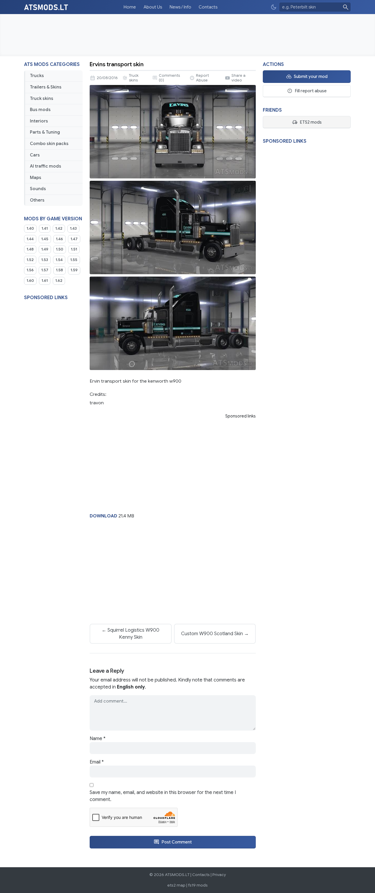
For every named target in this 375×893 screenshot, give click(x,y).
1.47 (74, 239)
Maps (35, 177)
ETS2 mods (311, 122)
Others (37, 200)
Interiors (39, 121)
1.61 (45, 280)
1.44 (30, 239)
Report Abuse (202, 78)
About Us (153, 7)
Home (130, 7)
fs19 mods (198, 885)
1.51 (74, 249)
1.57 (44, 270)
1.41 (45, 228)
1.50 (59, 249)
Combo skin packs (49, 143)
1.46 (59, 239)
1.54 (59, 260)
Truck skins (41, 98)
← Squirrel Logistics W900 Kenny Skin (130, 633)
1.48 (30, 249)
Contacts (208, 7)
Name (97, 739)
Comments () (169, 78)
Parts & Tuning (45, 132)
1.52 (30, 260)
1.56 (30, 270)
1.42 (58, 228)
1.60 (30, 280)
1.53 (44, 260)
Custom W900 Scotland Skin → (215, 634)
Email (97, 762)
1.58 (59, 270)
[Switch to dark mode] (273, 7)
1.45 (44, 239)
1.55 (73, 260)
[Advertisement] (187, 35)
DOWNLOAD (103, 516)
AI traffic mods (45, 166)
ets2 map (176, 885)
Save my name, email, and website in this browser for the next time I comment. (163, 796)
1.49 (44, 249)
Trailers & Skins (46, 87)
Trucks (37, 75)
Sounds (38, 188)
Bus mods (40, 109)
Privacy (219, 874)
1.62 (58, 280)
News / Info (180, 7)
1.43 (73, 228)
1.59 (74, 270)
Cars (35, 155)
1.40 (30, 228)
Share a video (238, 78)
